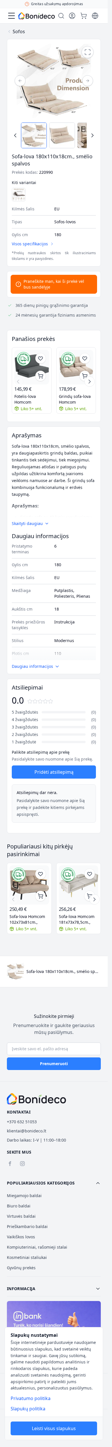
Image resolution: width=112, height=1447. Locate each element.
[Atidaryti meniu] (11, 15)
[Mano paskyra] (72, 15)
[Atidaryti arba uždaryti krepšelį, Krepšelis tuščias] (83, 15)
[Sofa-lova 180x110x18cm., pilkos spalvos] (19, 195)
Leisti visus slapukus (54, 1428)
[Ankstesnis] (20, 81)
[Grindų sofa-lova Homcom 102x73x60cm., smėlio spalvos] (76, 367)
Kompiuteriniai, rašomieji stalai (37, 1247)
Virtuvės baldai (21, 1216)
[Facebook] (10, 1163)
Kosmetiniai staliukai (27, 1257)
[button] (54, 1183)
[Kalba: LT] (95, 15)
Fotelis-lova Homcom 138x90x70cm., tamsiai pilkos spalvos (28, 399)
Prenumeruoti (54, 1063)
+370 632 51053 (22, 1121)
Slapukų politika (28, 1408)
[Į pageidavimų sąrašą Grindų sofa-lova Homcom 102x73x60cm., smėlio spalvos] (85, 358)
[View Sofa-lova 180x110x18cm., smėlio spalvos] (34, 135)
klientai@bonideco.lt (26, 1131)
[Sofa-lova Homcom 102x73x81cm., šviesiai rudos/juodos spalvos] (29, 885)
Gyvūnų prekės (21, 1267)
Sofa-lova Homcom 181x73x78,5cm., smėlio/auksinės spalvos (76, 919)
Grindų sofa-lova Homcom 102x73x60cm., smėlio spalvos (75, 399)
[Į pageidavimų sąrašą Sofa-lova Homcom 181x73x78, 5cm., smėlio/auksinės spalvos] (89, 874)
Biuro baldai (18, 1206)
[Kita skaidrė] (89, 381)
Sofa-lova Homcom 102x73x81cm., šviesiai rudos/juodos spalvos (27, 919)
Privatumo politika (31, 1398)
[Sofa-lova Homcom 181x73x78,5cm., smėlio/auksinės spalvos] (79, 885)
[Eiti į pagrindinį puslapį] (36, 15)
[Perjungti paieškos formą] (61, 15)
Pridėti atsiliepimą (54, 772)
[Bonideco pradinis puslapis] (36, 1099)
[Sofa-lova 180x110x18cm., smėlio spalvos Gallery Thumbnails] (54, 135)
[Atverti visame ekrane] (88, 52)
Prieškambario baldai (27, 1226)
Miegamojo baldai (24, 1195)
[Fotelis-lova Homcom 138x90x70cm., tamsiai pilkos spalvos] (31, 367)
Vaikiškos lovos (21, 1236)
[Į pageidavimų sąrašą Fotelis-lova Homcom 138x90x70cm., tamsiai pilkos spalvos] (40, 358)
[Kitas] (87, 81)
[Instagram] (22, 1163)
